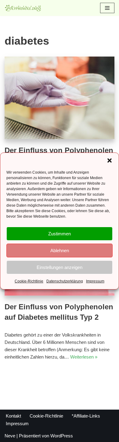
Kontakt (13, 415)
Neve (10, 435)
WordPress (61, 435)
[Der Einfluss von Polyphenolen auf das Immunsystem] (59, 98)
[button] (109, 160)
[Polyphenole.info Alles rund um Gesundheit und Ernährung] (23, 8)
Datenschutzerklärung (64, 281)
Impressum (95, 281)
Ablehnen (59, 250)
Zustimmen (59, 233)
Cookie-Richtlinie (29, 281)
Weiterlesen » (83, 356)
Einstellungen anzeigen (59, 267)
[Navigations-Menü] (107, 8)
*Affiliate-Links (86, 415)
